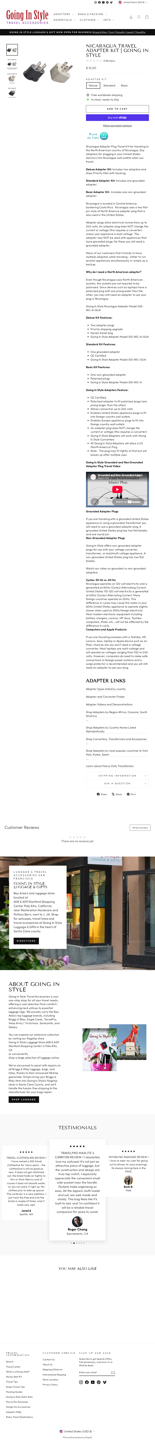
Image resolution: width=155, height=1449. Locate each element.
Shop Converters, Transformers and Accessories (116, 739)
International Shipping (54, 1374)
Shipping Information (117, 775)
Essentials (63, 19)
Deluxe (93, 85)
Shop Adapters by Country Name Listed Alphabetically (111, 729)
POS (65, 1437)
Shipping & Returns (53, 1369)
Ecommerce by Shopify (81, 1437)
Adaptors (62, 14)
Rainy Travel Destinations (19, 1417)
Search (9, 1361)
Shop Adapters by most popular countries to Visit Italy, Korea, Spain (117, 752)
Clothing (88, 19)
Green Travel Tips (15, 1386)
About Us (48, 1364)
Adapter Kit (96, 79)
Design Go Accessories (18, 1406)
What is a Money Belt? (18, 1371)
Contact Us (49, 1359)
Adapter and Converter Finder (105, 696)
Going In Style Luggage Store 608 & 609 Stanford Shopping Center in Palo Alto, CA (34, 1046)
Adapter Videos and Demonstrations (109, 704)
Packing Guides (14, 1391)
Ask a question (117, 783)
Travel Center (13, 1366)
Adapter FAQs (13, 1412)
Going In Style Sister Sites (19, 1396)
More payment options (117, 125)
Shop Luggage (24, 1099)
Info (107, 19)
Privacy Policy (50, 1384)
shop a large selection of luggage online (34, 1057)
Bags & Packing (91, 14)
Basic (124, 85)
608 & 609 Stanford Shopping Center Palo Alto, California (34, 904)
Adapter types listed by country (106, 689)
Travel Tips (12, 1381)
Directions (26, 941)
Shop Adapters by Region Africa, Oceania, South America (116, 714)
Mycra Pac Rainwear (17, 1401)
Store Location (50, 1379)
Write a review (140, 827)
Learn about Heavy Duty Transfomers (110, 766)
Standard (109, 85)
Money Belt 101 (14, 1376)
